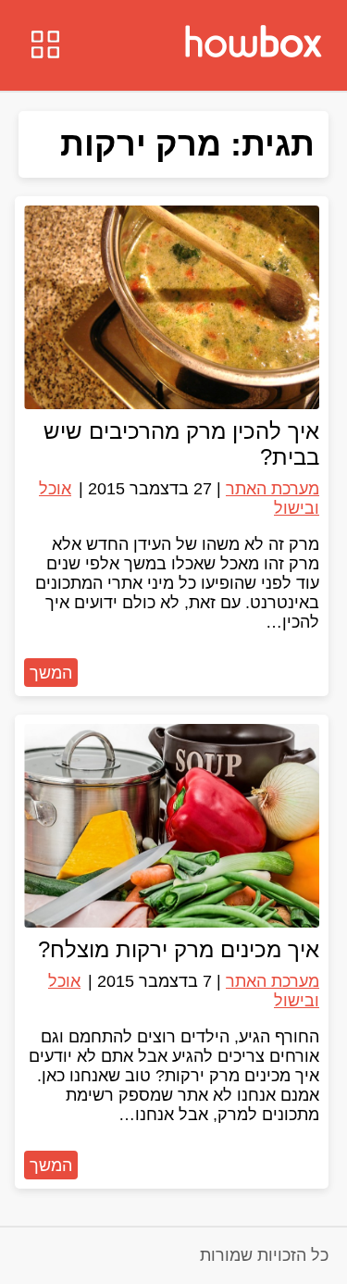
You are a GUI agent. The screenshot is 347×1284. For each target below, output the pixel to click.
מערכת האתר (272, 489)
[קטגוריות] (45, 46)
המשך (51, 673)
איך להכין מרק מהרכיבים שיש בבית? (181, 443)
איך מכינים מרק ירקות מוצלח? (178, 949)
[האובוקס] (253, 43)
